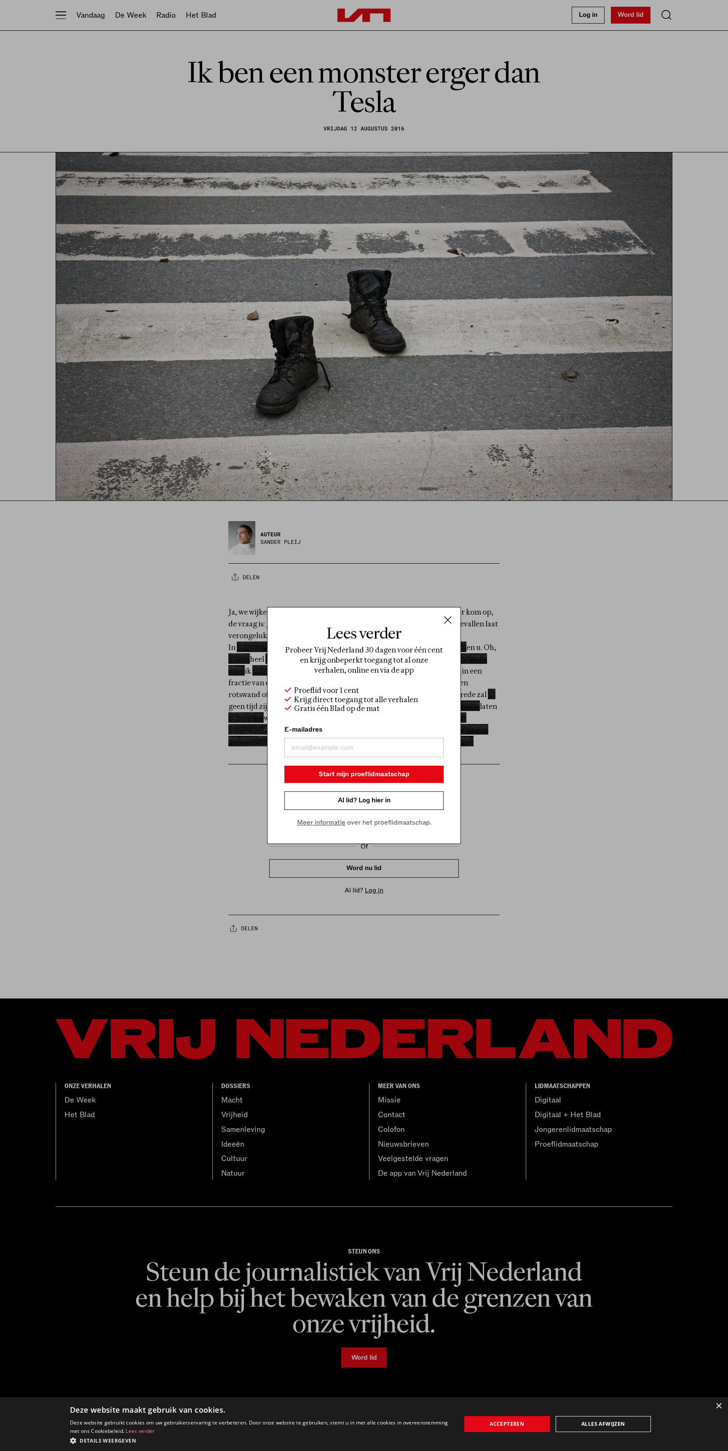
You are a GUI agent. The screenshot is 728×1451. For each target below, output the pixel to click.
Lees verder (140, 1431)
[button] (260, 1440)
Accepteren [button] (507, 1423)
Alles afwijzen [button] (603, 1423)
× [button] (718, 1406)
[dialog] (364, 1424)
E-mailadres (303, 729)
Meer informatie (321, 822)
